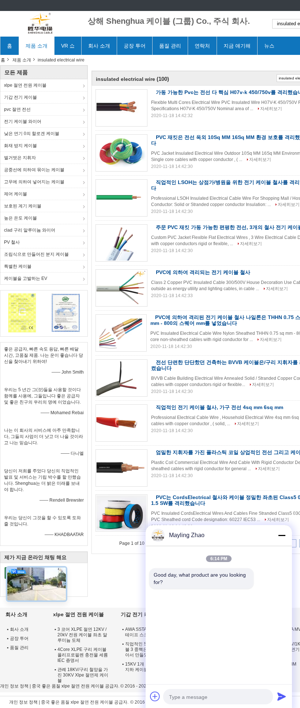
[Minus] (281, 535)
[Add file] (155, 696)
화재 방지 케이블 (20, 145)
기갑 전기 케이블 (20, 97)
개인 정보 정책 (14, 686)
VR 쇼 (68, 46)
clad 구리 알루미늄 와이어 (29, 230)
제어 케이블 (15, 193)
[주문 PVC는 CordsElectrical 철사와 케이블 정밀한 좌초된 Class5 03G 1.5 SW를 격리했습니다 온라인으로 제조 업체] (121, 513)
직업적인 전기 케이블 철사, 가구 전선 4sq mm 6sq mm (219, 407)
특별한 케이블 (17, 266)
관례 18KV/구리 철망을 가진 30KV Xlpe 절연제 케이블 (82, 675)
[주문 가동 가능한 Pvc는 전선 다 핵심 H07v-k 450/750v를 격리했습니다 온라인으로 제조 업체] (121, 108)
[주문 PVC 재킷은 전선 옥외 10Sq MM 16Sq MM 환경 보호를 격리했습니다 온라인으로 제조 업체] (121, 153)
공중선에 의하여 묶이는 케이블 (34, 169)
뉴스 (269, 46)
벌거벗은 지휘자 (20, 157)
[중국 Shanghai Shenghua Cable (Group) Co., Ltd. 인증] (22, 312)
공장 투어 (135, 46)
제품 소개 (37, 46)
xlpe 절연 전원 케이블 (25, 85)
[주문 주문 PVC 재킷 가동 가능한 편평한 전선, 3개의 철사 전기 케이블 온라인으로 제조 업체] (121, 243)
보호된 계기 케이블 (22, 206)
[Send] (282, 696)
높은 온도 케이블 (20, 218)
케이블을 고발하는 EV (25, 278)
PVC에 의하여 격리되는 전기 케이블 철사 (203, 272)
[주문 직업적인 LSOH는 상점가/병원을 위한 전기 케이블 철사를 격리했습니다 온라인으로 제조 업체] (121, 198)
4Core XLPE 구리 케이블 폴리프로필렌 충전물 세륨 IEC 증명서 (82, 655)
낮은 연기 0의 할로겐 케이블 (31, 133)
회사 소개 (99, 46)
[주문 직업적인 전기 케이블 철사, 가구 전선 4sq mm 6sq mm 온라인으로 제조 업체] (121, 423)
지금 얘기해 (237, 46)
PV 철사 (12, 242)
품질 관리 (170, 46)
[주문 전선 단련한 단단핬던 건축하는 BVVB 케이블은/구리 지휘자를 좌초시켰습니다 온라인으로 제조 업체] (121, 378)
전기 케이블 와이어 (22, 121)
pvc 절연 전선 (17, 109)
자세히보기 (271, 108)
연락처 (202, 46)
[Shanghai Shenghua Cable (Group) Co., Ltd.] (40, 24)
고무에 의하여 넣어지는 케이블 (34, 181)
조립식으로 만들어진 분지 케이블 (36, 254)
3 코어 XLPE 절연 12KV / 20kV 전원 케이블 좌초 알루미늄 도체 (82, 635)
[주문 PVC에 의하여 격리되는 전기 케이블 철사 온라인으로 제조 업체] (121, 288)
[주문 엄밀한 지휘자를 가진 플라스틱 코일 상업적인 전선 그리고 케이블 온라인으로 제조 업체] (121, 468)
